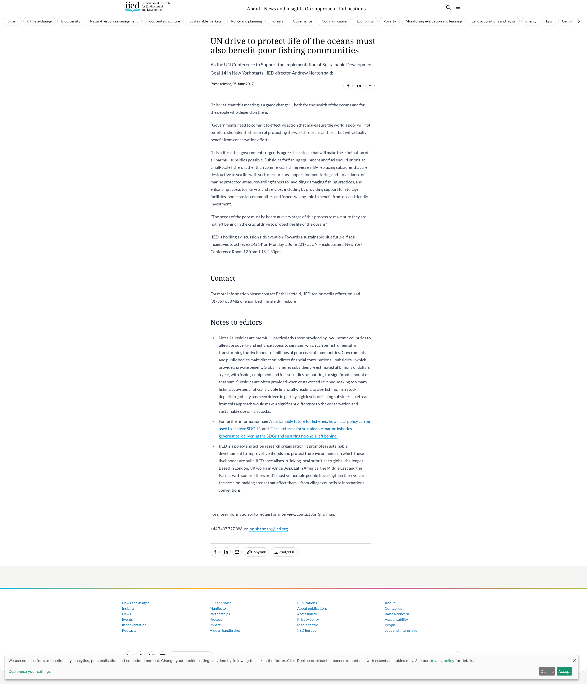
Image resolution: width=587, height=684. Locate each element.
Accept (564, 671)
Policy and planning (246, 21)
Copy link (258, 552)
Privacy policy (308, 619)
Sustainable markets (206, 21)
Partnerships (220, 614)
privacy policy (442, 660)
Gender (568, 21)
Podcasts (129, 630)
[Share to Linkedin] (359, 85)
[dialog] (291, 667)
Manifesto (218, 608)
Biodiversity (70, 21)
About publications (312, 608)
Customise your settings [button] (29, 671)
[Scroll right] (578, 21)
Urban (13, 21)
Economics (365, 21)
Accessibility (307, 614)
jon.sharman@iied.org (268, 528)
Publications (352, 9)
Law (549, 21)
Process (216, 619)
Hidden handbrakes (225, 630)
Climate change (39, 21)
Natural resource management (114, 21)
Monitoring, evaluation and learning (434, 21)
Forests (277, 21)
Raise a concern (397, 614)
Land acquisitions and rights (494, 21)
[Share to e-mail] (370, 85)
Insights (128, 608)
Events (127, 619)
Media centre (307, 625)
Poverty (389, 21)
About (253, 9)
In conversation (134, 625)
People (390, 625)
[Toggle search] (448, 7)
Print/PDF (286, 552)
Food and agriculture (163, 21)
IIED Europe (306, 630)
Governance (302, 21)
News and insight (282, 9)
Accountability (396, 619)
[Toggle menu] (457, 7)
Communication (334, 21)
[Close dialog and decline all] (574, 658)
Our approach (320, 9)
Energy (530, 21)
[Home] (148, 7)
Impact (215, 625)
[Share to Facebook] (348, 85)
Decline (547, 671)
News (126, 614)
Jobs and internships (401, 630)
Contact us (393, 608)
